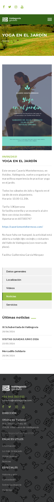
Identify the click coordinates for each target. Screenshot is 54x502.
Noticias (17, 41)
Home (5, 41)
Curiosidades (9, 479)
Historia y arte (9, 474)
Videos (10, 288)
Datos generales (16, 271)
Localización (13, 279)
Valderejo (7, 490)
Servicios (11, 304)
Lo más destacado (12, 451)
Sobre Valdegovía (11, 484)
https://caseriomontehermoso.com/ (22, 226)
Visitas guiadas (10, 456)
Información (9, 446)
